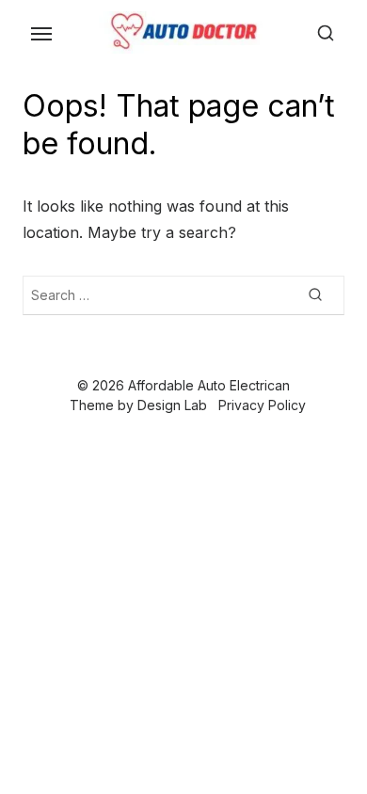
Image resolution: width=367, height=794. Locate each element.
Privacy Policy (262, 405)
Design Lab (172, 405)
